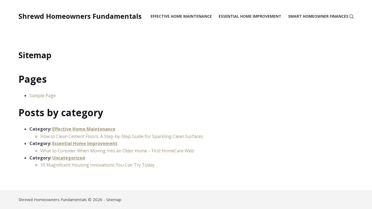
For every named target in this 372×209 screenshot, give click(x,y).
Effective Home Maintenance (181, 16)
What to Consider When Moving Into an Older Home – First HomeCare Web (117, 151)
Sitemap (113, 199)
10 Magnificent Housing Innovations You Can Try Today (97, 165)
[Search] (351, 16)
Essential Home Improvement (250, 16)
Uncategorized (68, 158)
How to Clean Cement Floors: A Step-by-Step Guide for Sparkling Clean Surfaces (121, 136)
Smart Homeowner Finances (318, 16)
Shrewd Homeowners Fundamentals (80, 16)
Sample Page (42, 96)
